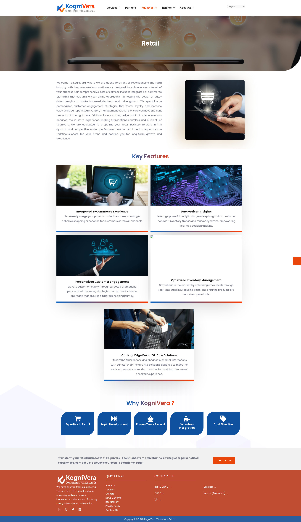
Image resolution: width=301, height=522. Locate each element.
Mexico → (209, 487)
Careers (110, 493)
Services (110, 489)
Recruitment (112, 501)
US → (157, 499)
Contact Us (112, 510)
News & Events (113, 497)
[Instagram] (79, 509)
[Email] (297, 261)
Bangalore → (163, 487)
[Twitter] (66, 509)
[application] (118, 8)
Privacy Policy (113, 506)
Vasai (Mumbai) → (216, 493)
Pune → (159, 493)
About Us (110, 485)
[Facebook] (73, 509)
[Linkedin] (59, 509)
